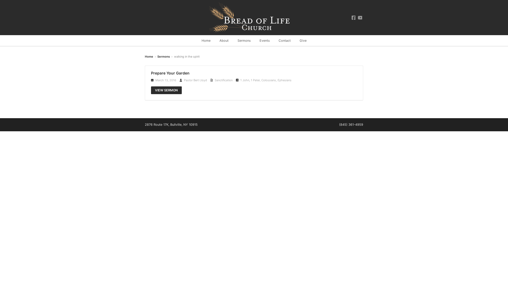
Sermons (244, 41)
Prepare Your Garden (170, 73)
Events (265, 41)
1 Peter (255, 80)
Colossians (268, 80)
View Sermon (166, 90)
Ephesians (285, 80)
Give (303, 41)
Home (206, 41)
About (224, 41)
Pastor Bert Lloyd (195, 80)
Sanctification (224, 80)
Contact (285, 41)
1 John (244, 80)
